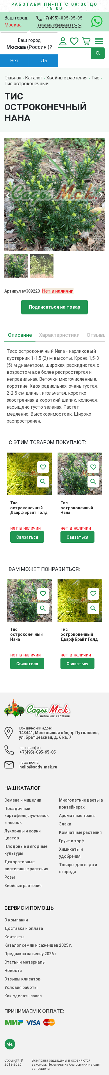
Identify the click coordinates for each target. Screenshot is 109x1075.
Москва (13, 25)
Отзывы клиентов (22, 979)
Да (44, 60)
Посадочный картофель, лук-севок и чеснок (26, 815)
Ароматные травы (77, 815)
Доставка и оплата (23, 928)
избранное (74, 41)
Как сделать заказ (23, 996)
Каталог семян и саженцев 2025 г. (38, 945)
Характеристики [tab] (59, 335)
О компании (16, 920)
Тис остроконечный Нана (76, 508)
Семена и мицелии (22, 800)
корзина (86, 41)
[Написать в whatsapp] (94, 21)
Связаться (27, 537)
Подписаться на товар (54, 307)
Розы (9, 877)
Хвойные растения (23, 885)
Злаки (65, 824)
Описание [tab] (20, 335)
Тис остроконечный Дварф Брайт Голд (29, 508)
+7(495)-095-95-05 (62, 18)
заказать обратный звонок (59, 25)
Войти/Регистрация (63, 41)
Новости (13, 970)
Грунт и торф (71, 841)
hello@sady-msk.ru (38, 767)
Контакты (14, 937)
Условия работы (20, 987)
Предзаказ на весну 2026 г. (31, 953)
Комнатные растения (80, 832)
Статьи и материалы (25, 962)
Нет (14, 60)
